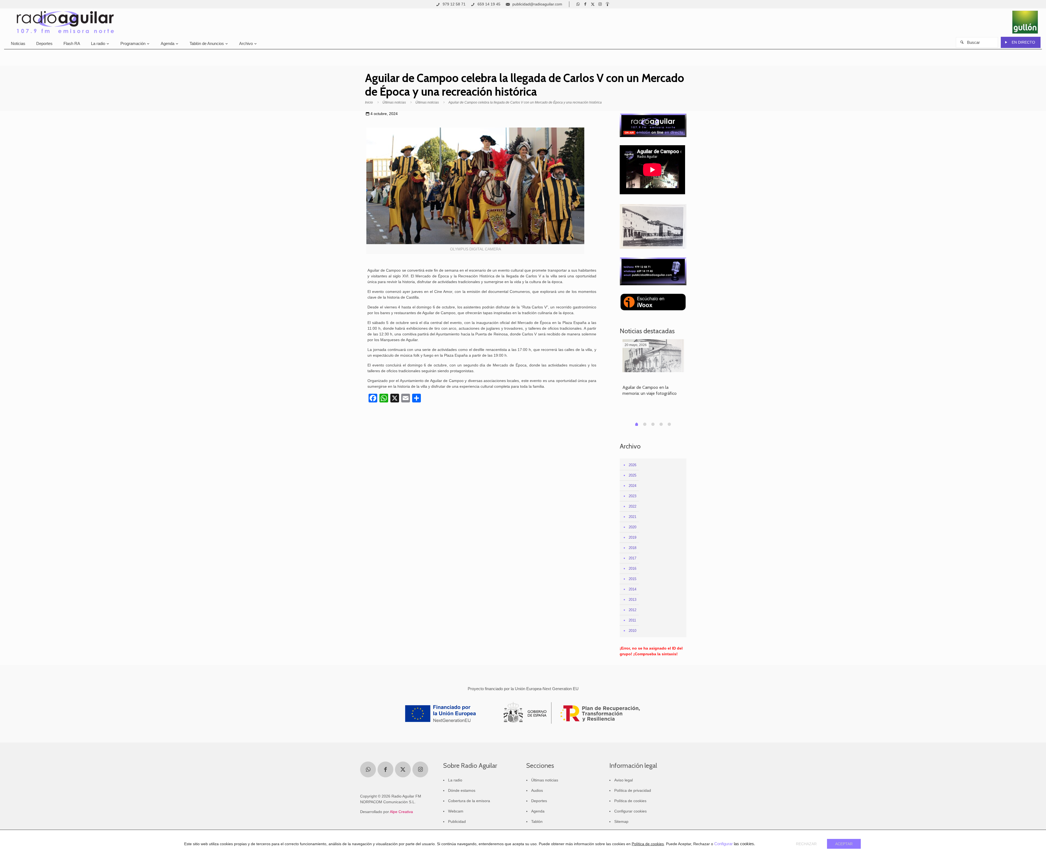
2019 (632, 537)
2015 (632, 579)
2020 (632, 527)
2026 (632, 465)
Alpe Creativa (401, 811)
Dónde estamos (461, 790)
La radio (455, 780)
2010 (632, 631)
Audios (537, 790)
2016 (632, 568)
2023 (632, 496)
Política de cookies (630, 801)
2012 (632, 610)
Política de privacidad (632, 790)
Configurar (723, 844)
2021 (632, 517)
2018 (632, 548)
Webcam (455, 811)
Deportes (539, 801)
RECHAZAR (806, 844)
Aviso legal (623, 780)
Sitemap (621, 821)
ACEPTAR (844, 844)
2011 (632, 620)
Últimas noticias (394, 102)
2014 (632, 589)
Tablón (537, 821)
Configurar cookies (630, 811)
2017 (632, 558)
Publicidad (457, 821)
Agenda (538, 811)
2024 (632, 486)
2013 (632, 600)
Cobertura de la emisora (469, 801)
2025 (632, 475)
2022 (632, 506)
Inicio (369, 102)
